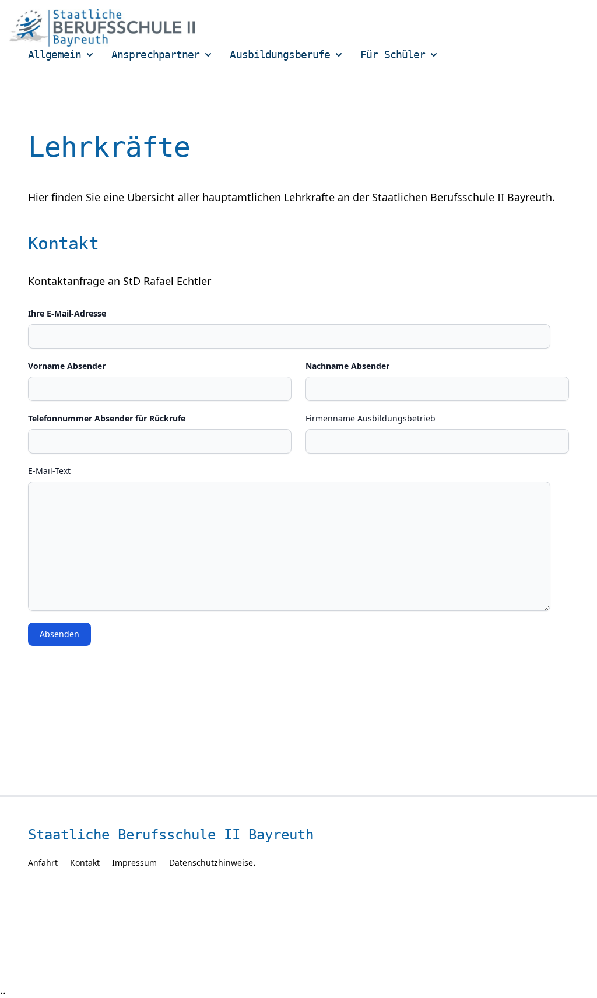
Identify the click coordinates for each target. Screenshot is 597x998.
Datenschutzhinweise (211, 862)
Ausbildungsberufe (280, 54)
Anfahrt (43, 862)
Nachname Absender (347, 365)
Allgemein (54, 54)
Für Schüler (392, 54)
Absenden (59, 633)
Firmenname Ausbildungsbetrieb (370, 418)
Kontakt (85, 862)
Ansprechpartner (155, 54)
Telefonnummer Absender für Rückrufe (106, 418)
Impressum (134, 862)
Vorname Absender (67, 365)
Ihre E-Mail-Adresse (67, 313)
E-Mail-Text (49, 470)
